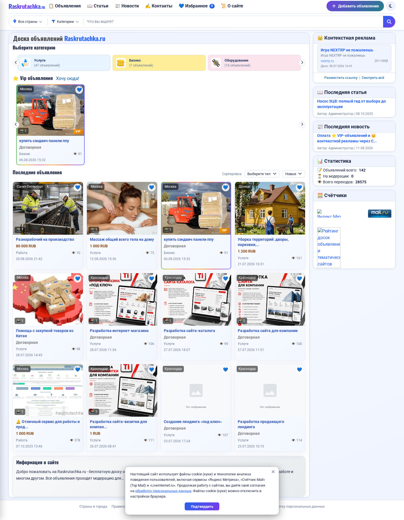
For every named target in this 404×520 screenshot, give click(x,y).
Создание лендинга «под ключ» (193, 421)
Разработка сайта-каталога (189, 330)
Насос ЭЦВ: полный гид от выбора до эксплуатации (351, 104)
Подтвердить (202, 506)
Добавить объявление (358, 6)
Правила (119, 506)
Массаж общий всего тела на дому (122, 239)
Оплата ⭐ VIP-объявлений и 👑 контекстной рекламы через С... (347, 138)
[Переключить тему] (390, 6)
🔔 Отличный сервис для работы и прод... (48, 424)
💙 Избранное (196, 6)
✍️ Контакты (158, 6)
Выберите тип (259, 174)
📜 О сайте (232, 6)
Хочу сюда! (67, 78)
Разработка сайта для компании (268, 330)
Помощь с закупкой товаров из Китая (44, 333)
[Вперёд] (302, 63)
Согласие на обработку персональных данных (286, 506)
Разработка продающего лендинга (261, 424)
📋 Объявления (64, 6)
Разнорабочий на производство (45, 239)
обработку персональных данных (163, 491)
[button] (28, 21)
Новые (290, 174)
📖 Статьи (97, 6)
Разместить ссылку (341, 78)
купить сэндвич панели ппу (44, 141)
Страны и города (93, 506)
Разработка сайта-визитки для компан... (118, 424)
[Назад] (16, 63)
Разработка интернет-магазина (119, 330)
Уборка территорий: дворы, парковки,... (263, 242)
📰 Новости (127, 6)
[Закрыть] (273, 472)
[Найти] (389, 21)
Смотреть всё (373, 78)
